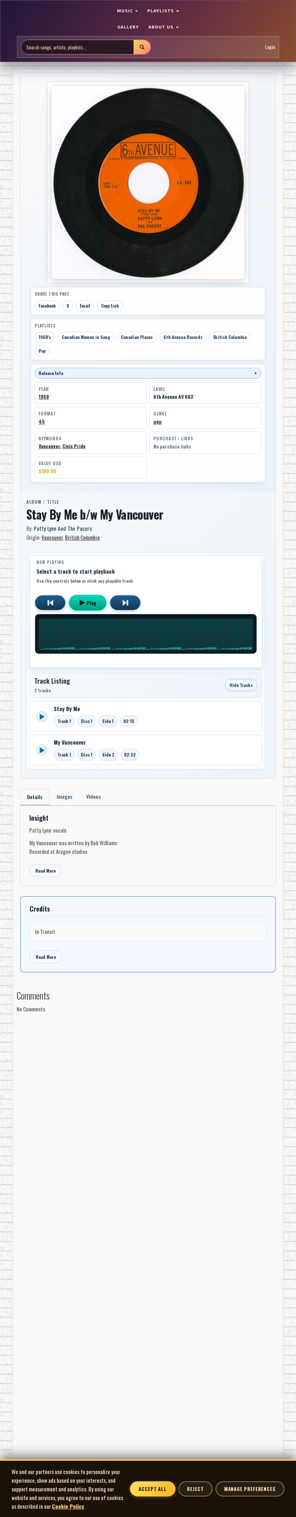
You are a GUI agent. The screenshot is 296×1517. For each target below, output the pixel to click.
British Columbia (230, 337)
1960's (45, 337)
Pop (42, 351)
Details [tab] (35, 797)
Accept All (153, 1488)
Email (85, 306)
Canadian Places (137, 337)
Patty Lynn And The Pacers (63, 528)
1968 (44, 396)
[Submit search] (142, 47)
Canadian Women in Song (86, 337)
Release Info (148, 373)
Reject (195, 1488)
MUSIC (125, 10)
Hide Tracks (241, 685)
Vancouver (49, 446)
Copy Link (110, 306)
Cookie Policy (68, 1506)
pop (157, 421)
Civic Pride (74, 446)
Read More (45, 871)
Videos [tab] (93, 796)
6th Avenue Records (183, 337)
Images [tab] (65, 796)
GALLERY (128, 26)
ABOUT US (161, 26)
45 (42, 421)
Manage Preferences (250, 1488)
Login (270, 46)
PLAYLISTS (161, 10)
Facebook (47, 306)
